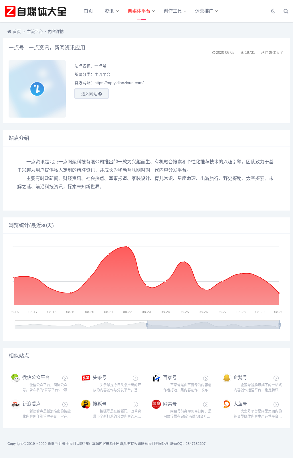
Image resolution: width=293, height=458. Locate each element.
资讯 (109, 11)
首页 (88, 11)
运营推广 (204, 11)
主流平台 (35, 31)
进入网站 (89, 94)
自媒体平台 (139, 11)
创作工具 (173, 11)
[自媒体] (35, 11)
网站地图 (83, 444)
